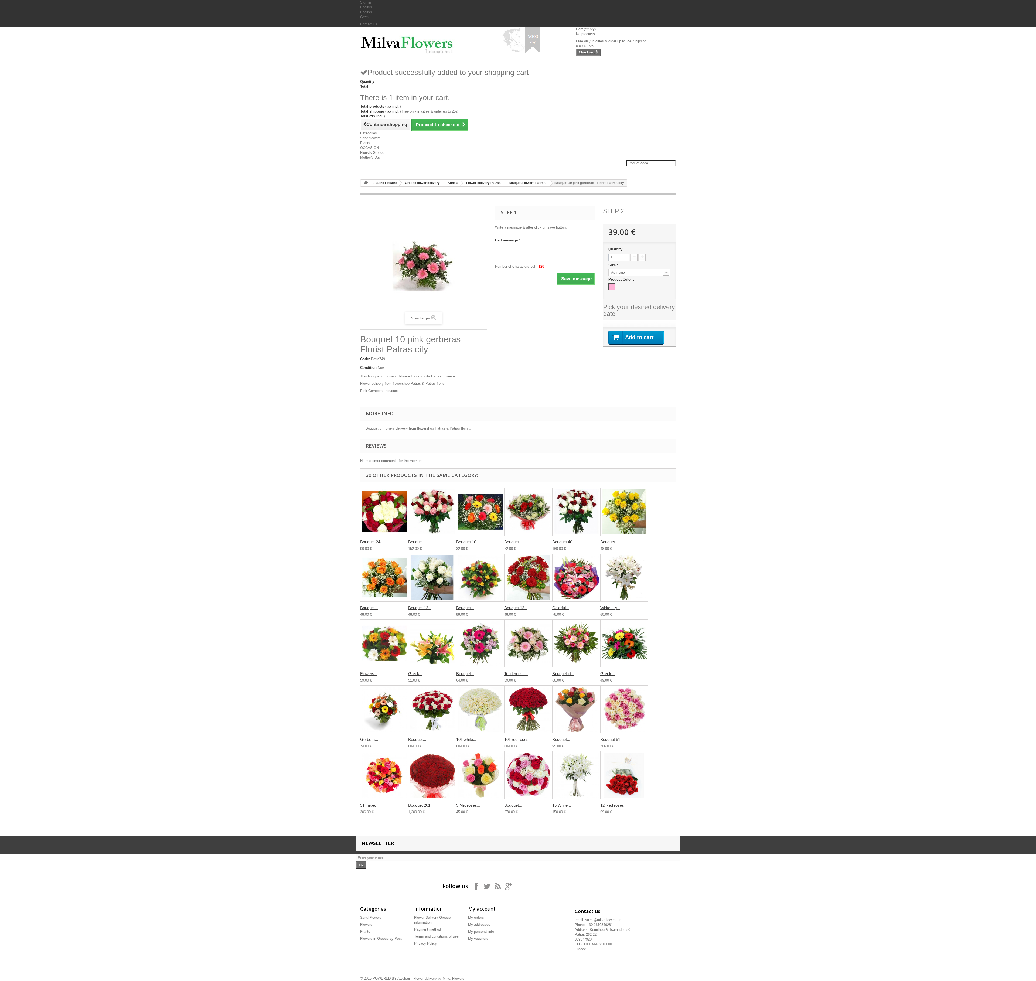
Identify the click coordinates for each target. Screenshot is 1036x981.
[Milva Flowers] (410, 42)
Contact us (368, 24)
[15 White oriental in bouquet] (576, 775)
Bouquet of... (563, 673)
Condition (368, 368)
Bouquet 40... (563, 542)
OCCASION (369, 148)
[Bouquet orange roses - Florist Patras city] (384, 578)
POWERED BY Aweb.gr (391, 978)
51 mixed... (370, 805)
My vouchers (478, 938)
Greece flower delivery (422, 183)
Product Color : (621, 279)
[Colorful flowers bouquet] (576, 578)
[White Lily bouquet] (624, 578)
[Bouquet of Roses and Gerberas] (576, 643)
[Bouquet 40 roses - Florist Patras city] (576, 512)
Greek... (415, 673)
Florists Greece (372, 153)
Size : (613, 265)
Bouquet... (417, 542)
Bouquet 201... (421, 805)
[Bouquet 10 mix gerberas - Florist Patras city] (480, 512)
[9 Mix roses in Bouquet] (480, 775)
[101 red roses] (528, 709)
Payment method (427, 929)
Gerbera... (369, 739)
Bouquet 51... (611, 739)
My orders (476, 917)
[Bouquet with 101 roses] (432, 709)
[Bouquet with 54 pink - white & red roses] (528, 775)
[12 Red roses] (624, 775)
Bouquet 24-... (372, 542)
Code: (365, 359)
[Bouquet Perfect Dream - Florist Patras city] (528, 512)
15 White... (561, 805)
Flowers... (368, 673)
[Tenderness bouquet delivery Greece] (528, 643)
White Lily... (610, 607)
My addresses (479, 924)
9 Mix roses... (468, 805)
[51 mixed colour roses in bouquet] (384, 775)
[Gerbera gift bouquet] (384, 709)
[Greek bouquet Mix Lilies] (432, 643)
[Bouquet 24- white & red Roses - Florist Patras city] (384, 512)
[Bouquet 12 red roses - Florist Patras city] (528, 578)
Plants (365, 143)
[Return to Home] (366, 183)
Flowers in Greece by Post (381, 938)
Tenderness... (516, 673)
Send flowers (370, 138)
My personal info (481, 931)
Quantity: (615, 249)
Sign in (365, 2)
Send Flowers (386, 183)
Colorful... (560, 607)
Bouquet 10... (467, 542)
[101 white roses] (480, 709)
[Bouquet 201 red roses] (432, 775)
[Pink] (612, 287)
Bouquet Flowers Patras (527, 183)
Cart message (507, 240)
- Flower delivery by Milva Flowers (437, 978)
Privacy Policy (425, 943)
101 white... (466, 739)
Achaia (453, 183)
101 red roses (516, 739)
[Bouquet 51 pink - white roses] (624, 709)
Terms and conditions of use (436, 936)
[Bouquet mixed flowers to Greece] (480, 643)
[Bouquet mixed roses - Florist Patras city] (480, 578)
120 (541, 266)
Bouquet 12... (419, 607)
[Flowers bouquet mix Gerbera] (384, 643)
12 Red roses (612, 805)
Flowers (366, 924)
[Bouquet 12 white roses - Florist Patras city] (432, 578)
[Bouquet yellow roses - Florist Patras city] (624, 512)
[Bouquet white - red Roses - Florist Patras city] (432, 512)
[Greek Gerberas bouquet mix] (624, 643)
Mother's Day (370, 157)
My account (482, 908)
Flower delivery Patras (483, 183)
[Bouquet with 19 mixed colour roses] (576, 709)
